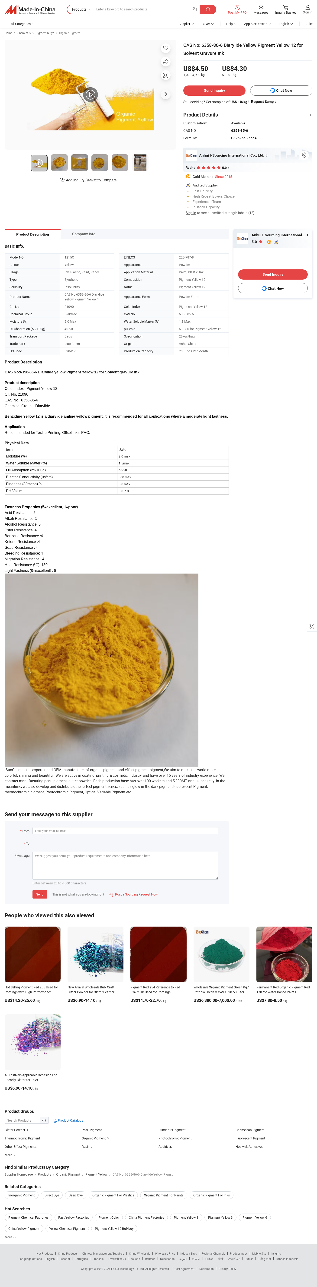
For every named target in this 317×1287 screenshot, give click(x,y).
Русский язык (117, 1259)
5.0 (255, 242)
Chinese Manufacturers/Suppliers (103, 1253)
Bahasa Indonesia (287, 1259)
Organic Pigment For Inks (211, 1195)
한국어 (196, 1259)
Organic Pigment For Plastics (113, 1195)
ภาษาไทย (234, 1259)
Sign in (307, 12)
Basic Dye (76, 1195)
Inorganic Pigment (21, 1195)
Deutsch (150, 1259)
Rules (309, 24)
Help (229, 24)
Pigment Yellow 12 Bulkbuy (114, 1228)
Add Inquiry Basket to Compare (91, 180)
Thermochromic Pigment (22, 1138)
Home (8, 33)
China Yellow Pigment (23, 1228)
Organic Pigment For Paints (164, 1195)
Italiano (135, 1259)
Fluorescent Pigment (250, 1138)
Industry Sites (188, 1253)
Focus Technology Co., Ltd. (128, 1269)
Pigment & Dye (45, 33)
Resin (86, 1146)
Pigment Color (109, 1217)
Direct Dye (52, 1195)
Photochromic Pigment (175, 1138)
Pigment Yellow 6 (255, 1217)
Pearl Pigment (92, 1130)
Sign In (191, 212)
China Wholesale (139, 1253)
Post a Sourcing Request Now (134, 894)
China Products (68, 1253)
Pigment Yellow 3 (220, 1217)
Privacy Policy (227, 1269)
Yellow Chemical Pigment (67, 1228)
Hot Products (44, 1253)
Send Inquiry (214, 90)
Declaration (206, 1269)
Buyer (206, 24)
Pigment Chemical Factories (28, 1217)
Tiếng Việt (264, 1259)
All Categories (21, 24)
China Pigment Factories (146, 1217)
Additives (165, 1146)
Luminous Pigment (172, 1130)
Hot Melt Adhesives (249, 1146)
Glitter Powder (15, 1130)
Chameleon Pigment (250, 1130)
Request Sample (263, 102)
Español (65, 1259)
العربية (183, 1259)
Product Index (238, 1253)
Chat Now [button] (284, 90)
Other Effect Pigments (20, 1146)
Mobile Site (259, 1253)
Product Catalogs (70, 1120)
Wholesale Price (165, 1253)
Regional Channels (213, 1253)
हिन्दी (220, 1259)
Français (98, 1259)
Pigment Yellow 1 (186, 1217)
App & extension (255, 24)
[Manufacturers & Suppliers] (30, 9)
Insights (276, 1253)
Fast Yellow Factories (73, 1217)
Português (81, 1259)
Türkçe (249, 1259)
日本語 (209, 1259)
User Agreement (184, 1269)
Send (39, 894)
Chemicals (24, 33)
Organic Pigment (69, 33)
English (50, 1259)
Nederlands (167, 1259)
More (9, 1237)
